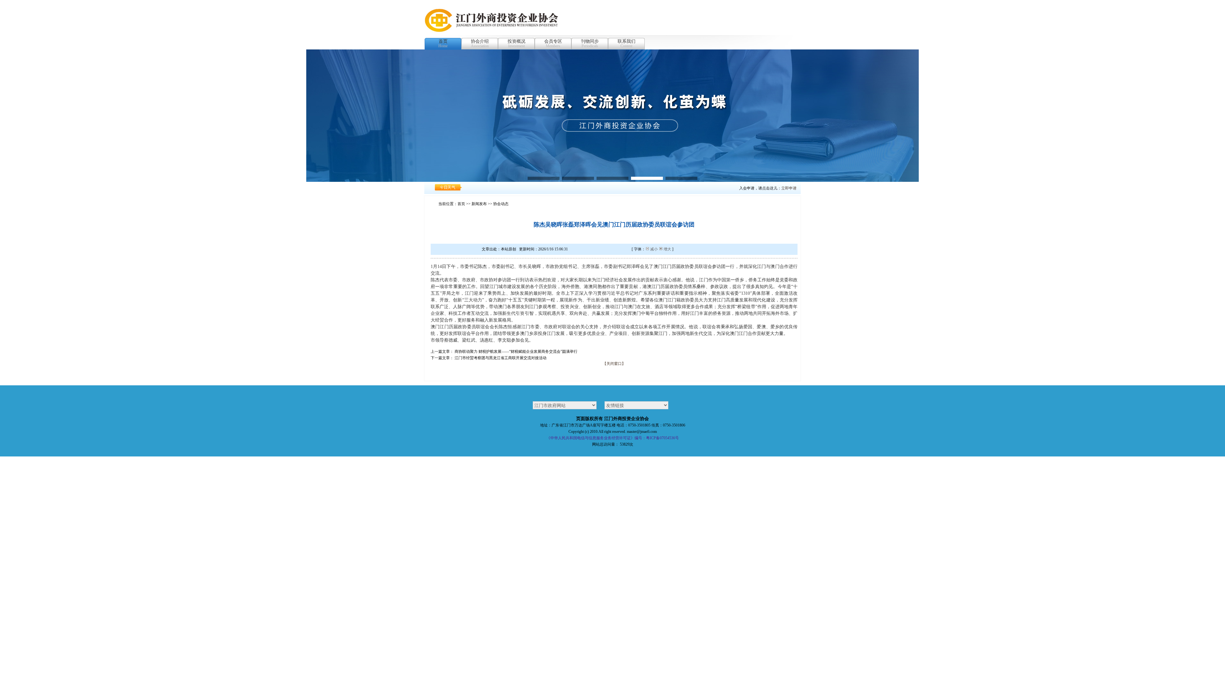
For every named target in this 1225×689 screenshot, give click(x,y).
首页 (461, 204)
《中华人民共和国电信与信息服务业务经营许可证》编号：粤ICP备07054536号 (612, 438)
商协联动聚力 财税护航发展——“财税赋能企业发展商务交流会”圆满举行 (516, 351)
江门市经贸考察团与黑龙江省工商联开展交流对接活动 (500, 358)
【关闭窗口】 (614, 363)
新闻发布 (479, 204)
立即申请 (789, 188)
